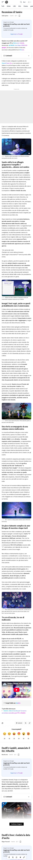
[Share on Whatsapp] (16, 857)
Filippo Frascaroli (6, 841)
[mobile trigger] (3, 2)
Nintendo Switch (18, 43)
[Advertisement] (16, 106)
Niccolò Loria (5, 754)
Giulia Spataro (5, 15)
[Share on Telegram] (20, 857)
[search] (21, 2)
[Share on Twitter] (13, 857)
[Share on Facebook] (9, 857)
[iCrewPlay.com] (6, 2)
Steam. (22, 50)
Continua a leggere (16, 824)
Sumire (18, 703)
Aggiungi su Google (16, 34)
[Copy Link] (24, 857)
